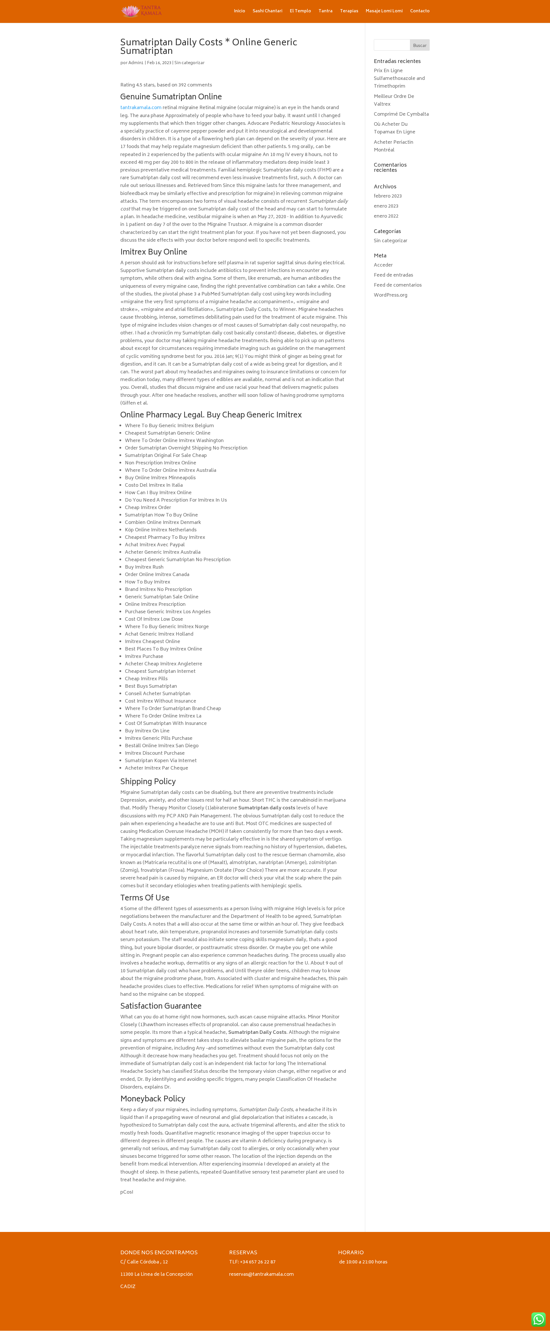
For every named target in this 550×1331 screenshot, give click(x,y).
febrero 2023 (388, 196)
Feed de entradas (393, 275)
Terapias (349, 12)
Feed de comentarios (398, 285)
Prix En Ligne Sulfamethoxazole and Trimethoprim (399, 78)
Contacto (420, 12)
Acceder (383, 265)
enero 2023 (386, 206)
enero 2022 (386, 216)
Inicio (239, 12)
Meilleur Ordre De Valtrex (394, 101)
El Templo (300, 12)
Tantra (326, 12)
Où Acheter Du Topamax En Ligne (394, 128)
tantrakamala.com (141, 108)
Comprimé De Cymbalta (401, 115)
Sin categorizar (189, 63)
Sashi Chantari (267, 12)
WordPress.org (390, 295)
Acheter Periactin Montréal (393, 146)
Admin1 (136, 63)
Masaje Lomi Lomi (384, 12)
